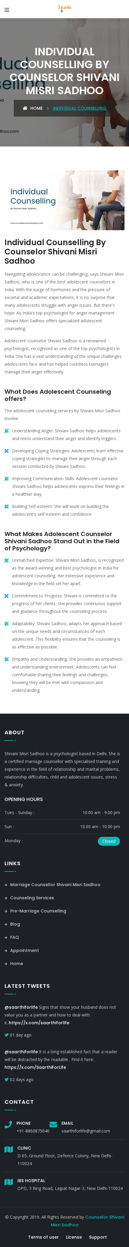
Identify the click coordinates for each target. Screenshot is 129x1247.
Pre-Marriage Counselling (37, 911)
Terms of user (43, 1237)
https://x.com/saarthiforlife (39, 1023)
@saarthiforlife (21, 1007)
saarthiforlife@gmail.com (86, 1131)
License (74, 1237)
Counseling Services (31, 898)
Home (36, 108)
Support (98, 1237)
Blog (14, 924)
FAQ (14, 937)
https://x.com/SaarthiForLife (35, 1067)
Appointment (24, 950)
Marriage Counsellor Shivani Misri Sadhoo (54, 885)
